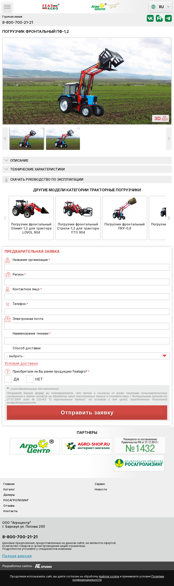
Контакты (10, 511)
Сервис (100, 484)
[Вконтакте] (150, 20)
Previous (5, 138)
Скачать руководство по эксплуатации (46, 179)
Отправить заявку (87, 412)
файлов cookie (109, 576)
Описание (19, 160)
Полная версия (17, 556)
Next (169, 138)
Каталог (9, 489)
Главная (8, 484)
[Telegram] (168, 20)
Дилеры (9, 494)
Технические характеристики (37, 169)
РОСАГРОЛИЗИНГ (16, 500)
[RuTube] (159, 20)
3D (157, 118)
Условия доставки (21, 363)
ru (161, 7)
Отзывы (8, 505)
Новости (101, 489)
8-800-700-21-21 (17, 22)
